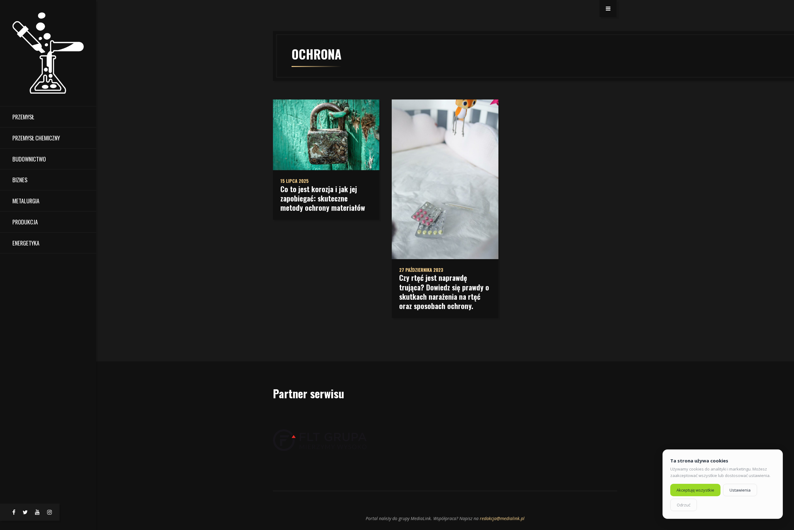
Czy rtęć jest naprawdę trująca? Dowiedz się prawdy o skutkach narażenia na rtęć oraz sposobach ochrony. (444, 292)
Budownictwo (29, 159)
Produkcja (25, 222)
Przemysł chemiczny (36, 138)
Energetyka (25, 243)
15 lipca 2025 (294, 181)
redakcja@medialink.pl (502, 518)
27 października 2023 (421, 270)
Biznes (19, 179)
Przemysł (23, 117)
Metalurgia (25, 201)
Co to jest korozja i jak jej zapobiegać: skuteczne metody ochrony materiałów (322, 198)
